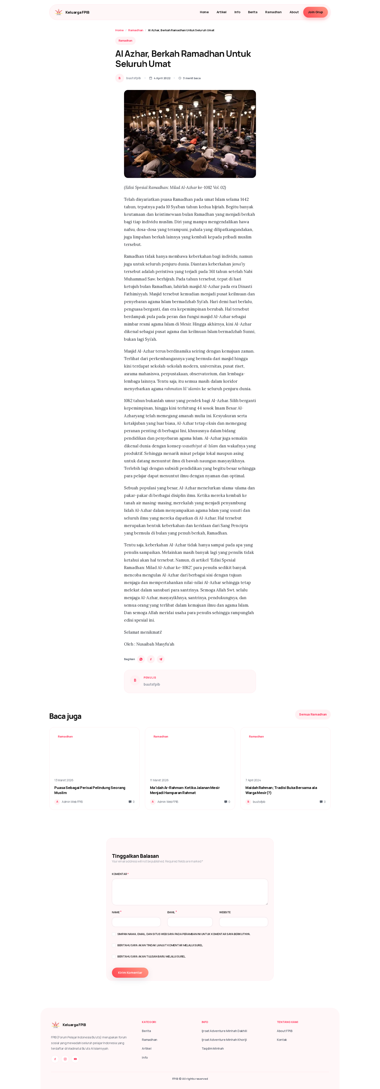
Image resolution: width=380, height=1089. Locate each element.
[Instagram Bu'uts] (65, 1059)
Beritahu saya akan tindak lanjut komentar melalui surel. (160, 945)
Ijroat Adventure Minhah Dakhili (224, 1031)
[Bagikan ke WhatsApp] (141, 659)
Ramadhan (273, 12)
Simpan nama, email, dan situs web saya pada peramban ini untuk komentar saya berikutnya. (183, 934)
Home (204, 12)
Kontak (282, 1040)
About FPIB (284, 1031)
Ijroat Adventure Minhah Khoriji (224, 1040)
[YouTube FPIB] (75, 1059)
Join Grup (315, 12)
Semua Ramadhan (313, 714)
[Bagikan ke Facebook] (151, 659)
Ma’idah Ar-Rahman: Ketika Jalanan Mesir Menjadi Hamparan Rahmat (185, 790)
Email (171, 912)
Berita (252, 12)
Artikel (222, 12)
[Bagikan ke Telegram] (161, 659)
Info (237, 12)
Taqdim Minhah (213, 1048)
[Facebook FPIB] (55, 1059)
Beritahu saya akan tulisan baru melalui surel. (151, 956)
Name (116, 912)
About (294, 12)
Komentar (120, 874)
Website (225, 912)
